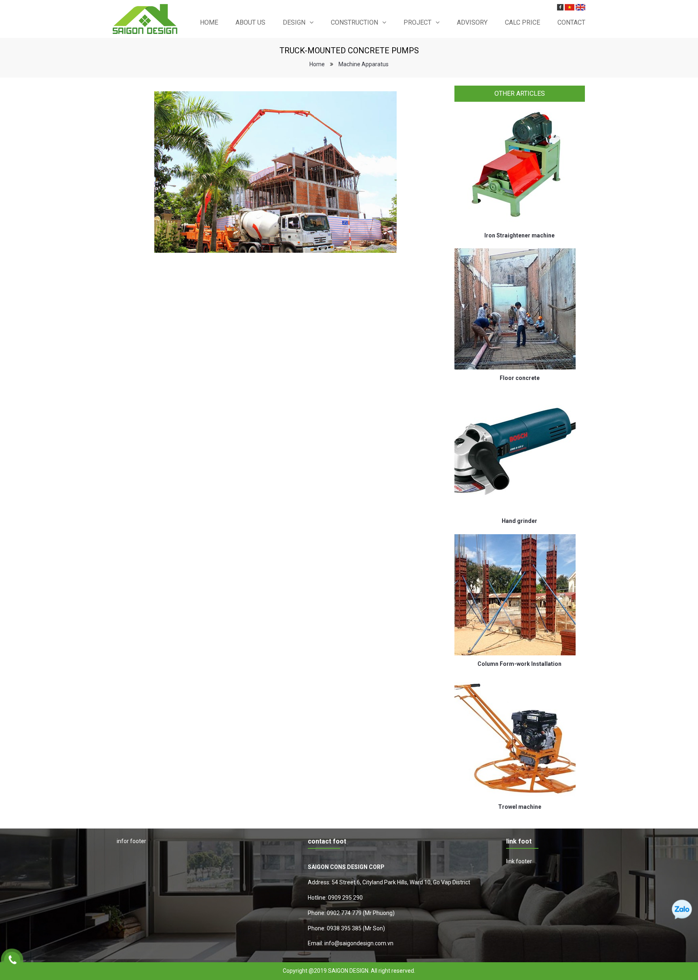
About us (250, 22)
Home (209, 22)
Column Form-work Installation (519, 664)
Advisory (472, 22)
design (294, 22)
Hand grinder (519, 521)
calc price (522, 22)
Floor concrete (520, 378)
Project (417, 22)
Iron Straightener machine (519, 235)
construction (354, 22)
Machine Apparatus (363, 64)
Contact (571, 22)
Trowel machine (519, 807)
